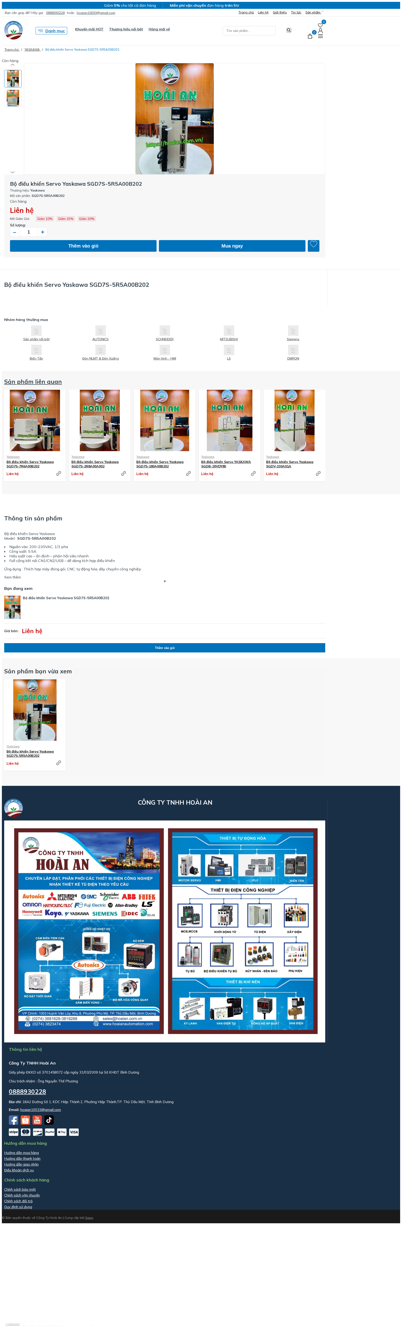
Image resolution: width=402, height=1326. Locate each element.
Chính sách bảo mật (20, 1189)
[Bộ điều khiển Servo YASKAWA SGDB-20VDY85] (229, 420)
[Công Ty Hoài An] (13, 38)
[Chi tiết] (58, 473)
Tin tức (296, 12)
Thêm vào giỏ (83, 245)
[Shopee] (26, 1123)
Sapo (89, 1218)
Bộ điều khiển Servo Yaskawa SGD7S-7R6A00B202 (30, 464)
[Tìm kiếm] (289, 30)
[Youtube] (38, 1123)
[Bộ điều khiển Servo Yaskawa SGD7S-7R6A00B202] (35, 420)
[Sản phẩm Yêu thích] (320, 25)
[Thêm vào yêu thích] (313, 246)
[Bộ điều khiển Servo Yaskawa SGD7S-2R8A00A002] (100, 420)
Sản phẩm (313, 12)
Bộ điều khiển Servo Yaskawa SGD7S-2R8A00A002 (95, 464)
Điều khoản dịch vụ (19, 1170)
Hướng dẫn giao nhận (21, 1164)
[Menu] (320, 35)
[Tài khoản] (320, 30)
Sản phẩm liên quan (33, 381)
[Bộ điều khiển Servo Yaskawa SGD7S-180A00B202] (164, 420)
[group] (174, 118)
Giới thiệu (280, 12)
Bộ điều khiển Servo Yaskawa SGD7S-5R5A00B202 (30, 753)
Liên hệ (263, 12)
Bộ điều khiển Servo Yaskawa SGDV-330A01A (289, 464)
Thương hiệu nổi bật (126, 29)
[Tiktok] (49, 1123)
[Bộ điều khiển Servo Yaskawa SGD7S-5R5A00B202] (35, 710)
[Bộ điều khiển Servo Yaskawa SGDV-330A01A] (294, 420)
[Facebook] (14, 1123)
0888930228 (55, 13)
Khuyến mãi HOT (89, 29)
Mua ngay (232, 245)
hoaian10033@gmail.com (96, 13)
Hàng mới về (159, 29)
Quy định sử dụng (18, 1207)
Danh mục (55, 30)
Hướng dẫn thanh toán (22, 1158)
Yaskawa (13, 457)
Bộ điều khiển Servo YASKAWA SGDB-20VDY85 (226, 464)
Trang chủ (246, 12)
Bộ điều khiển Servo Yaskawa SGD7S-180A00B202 (160, 464)
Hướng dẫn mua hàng (21, 1153)
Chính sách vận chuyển (22, 1195)
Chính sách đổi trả (18, 1201)
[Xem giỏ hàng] (310, 35)
